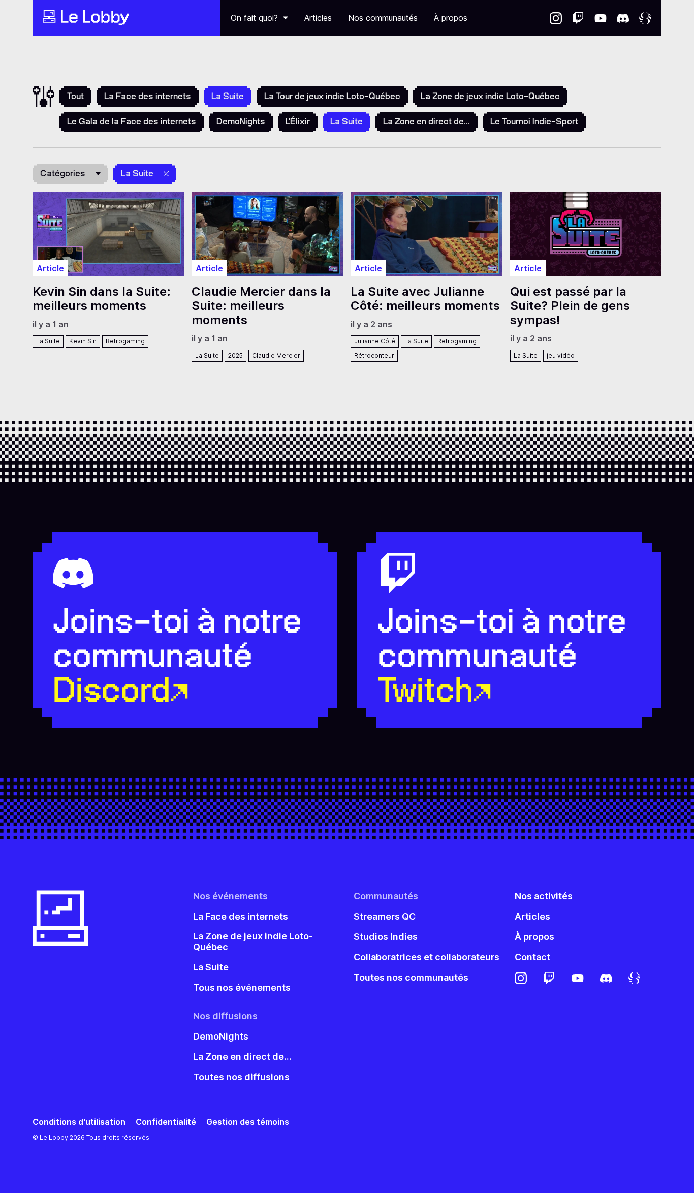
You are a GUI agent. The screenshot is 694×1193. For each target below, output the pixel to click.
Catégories (62, 173)
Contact (532, 957)
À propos (450, 18)
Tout (75, 96)
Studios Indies (386, 936)
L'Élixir (298, 121)
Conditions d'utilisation (79, 1122)
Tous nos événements (242, 987)
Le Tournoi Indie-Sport (534, 121)
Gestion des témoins (247, 1122)
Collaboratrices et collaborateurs (426, 957)
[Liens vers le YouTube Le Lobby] (600, 17)
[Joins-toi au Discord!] (623, 17)
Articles (318, 18)
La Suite (137, 173)
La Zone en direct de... (426, 121)
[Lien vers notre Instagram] (556, 17)
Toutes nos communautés (411, 977)
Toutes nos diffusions (241, 1077)
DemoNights (240, 121)
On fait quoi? (254, 18)
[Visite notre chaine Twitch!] (578, 17)
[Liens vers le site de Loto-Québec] (645, 17)
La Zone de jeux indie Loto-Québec (490, 96)
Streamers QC (385, 916)
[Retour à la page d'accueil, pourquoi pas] (126, 18)
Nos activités (544, 896)
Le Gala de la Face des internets (131, 121)
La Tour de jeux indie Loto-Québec (332, 96)
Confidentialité (166, 1122)
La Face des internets (147, 96)
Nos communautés (383, 18)
